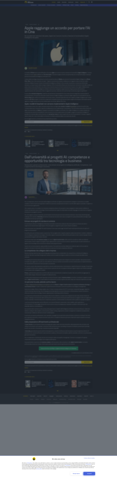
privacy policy (39, 468)
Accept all (89, 473)
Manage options (76, 473)
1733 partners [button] (29, 462)
